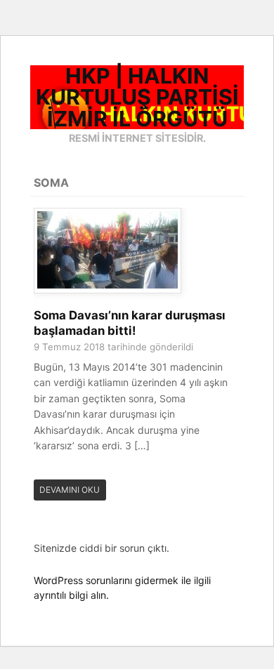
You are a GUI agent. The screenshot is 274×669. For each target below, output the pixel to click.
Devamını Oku (69, 489)
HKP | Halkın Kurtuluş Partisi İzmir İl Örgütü (137, 97)
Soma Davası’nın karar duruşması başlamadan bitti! (130, 323)
